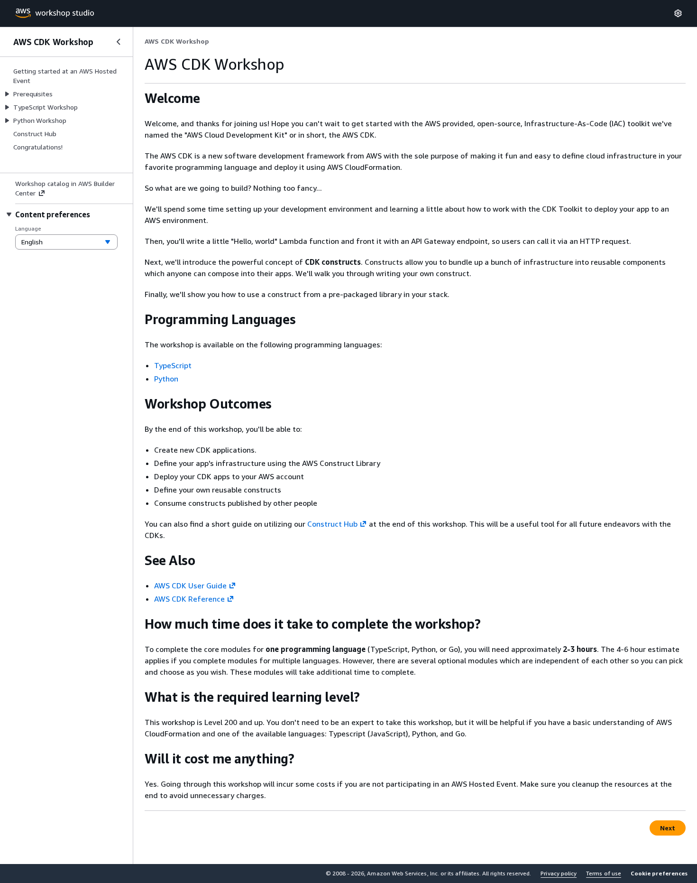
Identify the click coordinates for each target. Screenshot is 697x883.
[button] (659, 873)
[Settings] (678, 13)
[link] (177, 41)
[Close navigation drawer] (118, 41)
